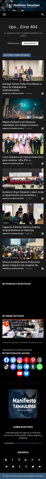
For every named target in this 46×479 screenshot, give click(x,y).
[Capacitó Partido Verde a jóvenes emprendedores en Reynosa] (23, 213)
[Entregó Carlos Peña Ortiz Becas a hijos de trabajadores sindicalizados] (23, 70)
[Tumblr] (33, 367)
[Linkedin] (20, 367)
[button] (42, 14)
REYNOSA (6, 223)
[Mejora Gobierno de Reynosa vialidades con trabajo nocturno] (23, 108)
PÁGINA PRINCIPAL (30, 43)
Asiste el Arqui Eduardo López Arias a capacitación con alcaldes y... (23, 194)
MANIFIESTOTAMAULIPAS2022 (13, 93)
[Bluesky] (26, 373)
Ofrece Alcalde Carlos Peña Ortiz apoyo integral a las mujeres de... (21, 264)
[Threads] (40, 360)
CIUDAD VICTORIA (8, 188)
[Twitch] (26, 466)
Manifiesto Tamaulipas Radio (10, 342)
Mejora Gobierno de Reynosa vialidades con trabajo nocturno (20, 123)
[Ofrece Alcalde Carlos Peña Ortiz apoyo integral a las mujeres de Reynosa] (23, 249)
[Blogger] (5, 459)
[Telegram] (26, 367)
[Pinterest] (33, 360)
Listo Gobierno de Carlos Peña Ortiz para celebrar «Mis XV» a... (22, 159)
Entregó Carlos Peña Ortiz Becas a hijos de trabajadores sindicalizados (21, 87)
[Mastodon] (13, 367)
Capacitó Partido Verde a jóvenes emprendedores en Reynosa (21, 229)
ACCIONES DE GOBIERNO (10, 80)
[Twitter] (13, 360)
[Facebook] (6, 360)
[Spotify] (6, 466)
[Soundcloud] (39, 459)
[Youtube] (39, 466)
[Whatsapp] (40, 367)
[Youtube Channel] (20, 373)
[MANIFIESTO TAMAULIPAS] (23, 5)
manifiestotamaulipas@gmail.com (28, 443)
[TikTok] (6, 367)
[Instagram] (20, 360)
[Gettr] (26, 360)
